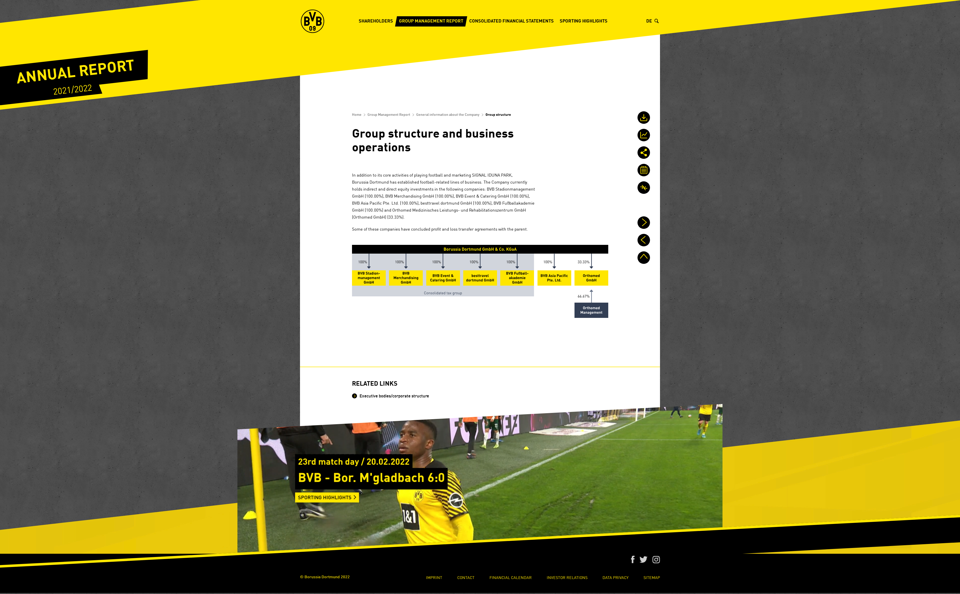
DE (649, 21)
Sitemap (652, 577)
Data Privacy (615, 577)
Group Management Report (431, 21)
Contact (465, 577)
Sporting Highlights (584, 21)
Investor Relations (567, 577)
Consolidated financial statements (511, 21)
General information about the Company (448, 115)
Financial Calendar (511, 577)
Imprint (434, 577)
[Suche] (657, 21)
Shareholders (376, 21)
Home (357, 115)
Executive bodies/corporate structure (393, 396)
